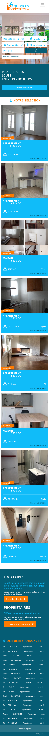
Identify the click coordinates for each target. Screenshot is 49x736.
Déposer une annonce (18, 624)
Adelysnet (44, 734)
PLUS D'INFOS (24, 87)
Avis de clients (14, 599)
